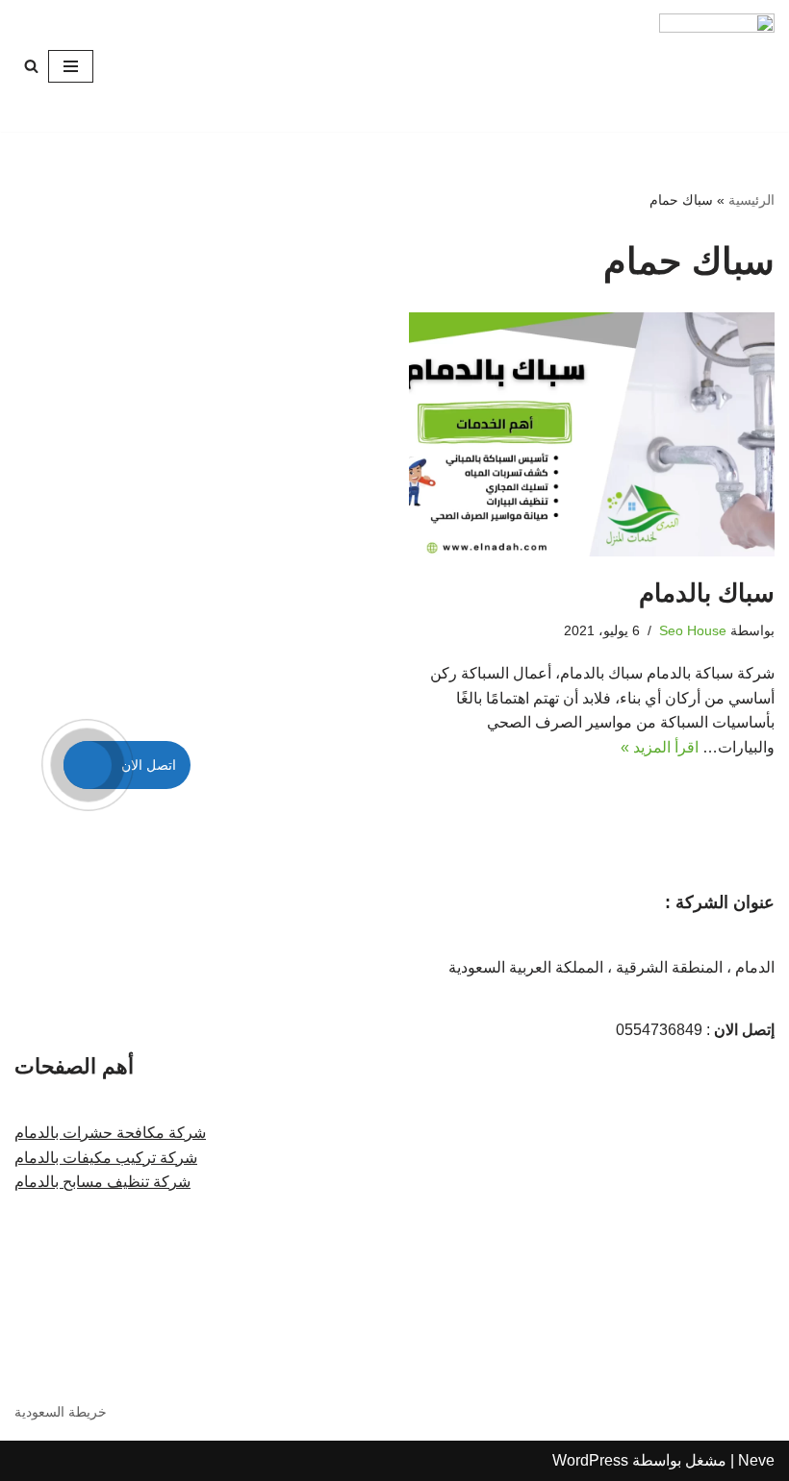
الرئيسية (751, 200)
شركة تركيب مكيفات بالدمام (105, 1157)
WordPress (590, 1460)
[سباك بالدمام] (592, 433)
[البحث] (31, 66)
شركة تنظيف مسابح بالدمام (102, 1181)
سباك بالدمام (707, 593)
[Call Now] (88, 765)
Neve (756, 1460)
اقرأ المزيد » (660, 747)
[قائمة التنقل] (70, 66)
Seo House (692, 630)
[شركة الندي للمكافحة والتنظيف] (717, 65)
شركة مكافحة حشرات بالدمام (110, 1132)
